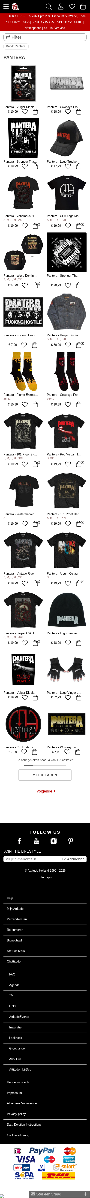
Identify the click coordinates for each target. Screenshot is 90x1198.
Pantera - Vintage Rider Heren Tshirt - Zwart (32, 573)
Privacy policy (16, 1114)
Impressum (14, 1093)
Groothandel (17, 1048)
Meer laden (45, 775)
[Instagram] (53, 841)
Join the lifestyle (22, 851)
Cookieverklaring (18, 1135)
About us (15, 1059)
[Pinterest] (71, 841)
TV (11, 995)
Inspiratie (15, 1027)
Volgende (44, 791)
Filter (15, 37)
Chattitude (14, 961)
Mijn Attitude (15, 908)
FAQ (12, 974)
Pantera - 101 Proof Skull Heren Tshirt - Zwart (33, 454)
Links (12, 1006)
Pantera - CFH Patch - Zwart (22, 747)
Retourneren (15, 930)
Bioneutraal (14, 940)
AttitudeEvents (19, 1016)
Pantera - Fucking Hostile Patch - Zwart (29, 335)
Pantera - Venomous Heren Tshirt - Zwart (30, 216)
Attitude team (16, 951)
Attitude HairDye (20, 1069)
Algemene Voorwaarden (22, 1103)
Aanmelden (75, 859)
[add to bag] (35, 112)
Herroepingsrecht (18, 1082)
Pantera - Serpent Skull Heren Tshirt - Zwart (32, 633)
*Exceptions (33, 28)
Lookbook (15, 1038)
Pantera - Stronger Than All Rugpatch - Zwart (33, 161)
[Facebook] (19, 841)
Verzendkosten (17, 919)
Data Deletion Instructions (24, 1124)
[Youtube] (36, 841)
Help (10, 898)
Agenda (14, 985)
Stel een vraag (48, 1194)
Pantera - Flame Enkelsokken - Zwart (28, 394)
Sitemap (44, 877)
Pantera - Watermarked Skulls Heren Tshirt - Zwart (37, 514)
